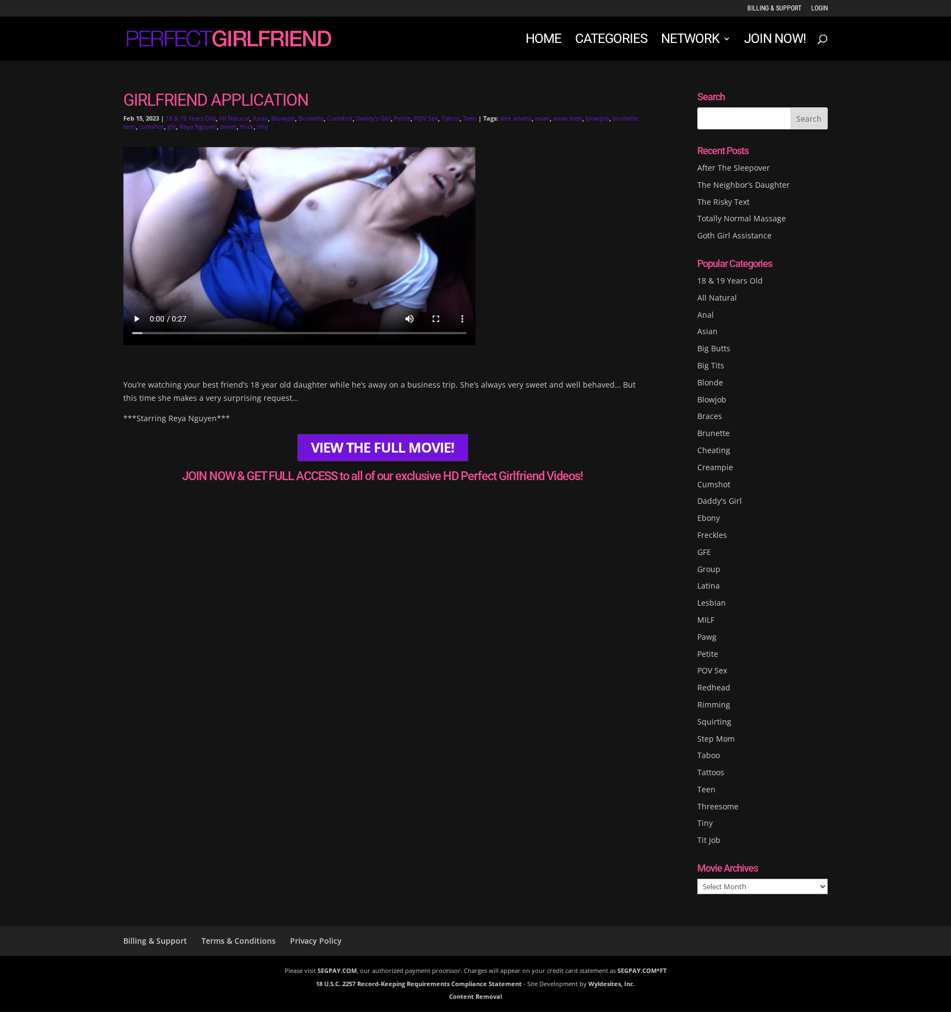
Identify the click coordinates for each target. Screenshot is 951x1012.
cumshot (151, 126)
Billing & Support (774, 8)
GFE (704, 552)
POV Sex (426, 118)
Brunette (311, 118)
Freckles (712, 535)
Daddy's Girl (373, 118)
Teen (470, 118)
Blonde (710, 382)
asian (542, 118)
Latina (708, 585)
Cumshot (340, 118)
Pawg (707, 637)
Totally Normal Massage (741, 218)
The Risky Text (723, 202)
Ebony (708, 518)
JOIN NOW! (775, 40)
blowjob (597, 118)
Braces (709, 416)
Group (708, 569)
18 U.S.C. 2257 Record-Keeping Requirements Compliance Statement (419, 984)
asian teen (567, 118)
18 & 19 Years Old (191, 118)
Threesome (718, 806)
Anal (705, 314)
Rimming (713, 704)
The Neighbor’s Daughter (743, 184)
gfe (171, 126)
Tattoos (710, 772)
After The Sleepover (733, 167)
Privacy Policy (316, 940)
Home (543, 40)
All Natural (234, 118)
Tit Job (708, 840)
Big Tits (710, 365)
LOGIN (819, 8)
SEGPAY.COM (337, 970)
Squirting (714, 721)
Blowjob (283, 118)
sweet (228, 126)
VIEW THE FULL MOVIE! (382, 447)
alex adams (516, 118)
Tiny (705, 823)
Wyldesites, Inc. (611, 984)
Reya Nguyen (198, 126)
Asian (260, 118)
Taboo (450, 118)
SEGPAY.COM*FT (641, 970)
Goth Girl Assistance (734, 235)
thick (247, 126)
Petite (402, 118)
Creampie (715, 467)
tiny (262, 126)
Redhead (713, 687)
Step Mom (716, 738)
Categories (611, 40)
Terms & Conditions (238, 940)
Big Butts (713, 348)
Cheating (713, 450)
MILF (705, 619)
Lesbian (711, 602)
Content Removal (475, 996)
